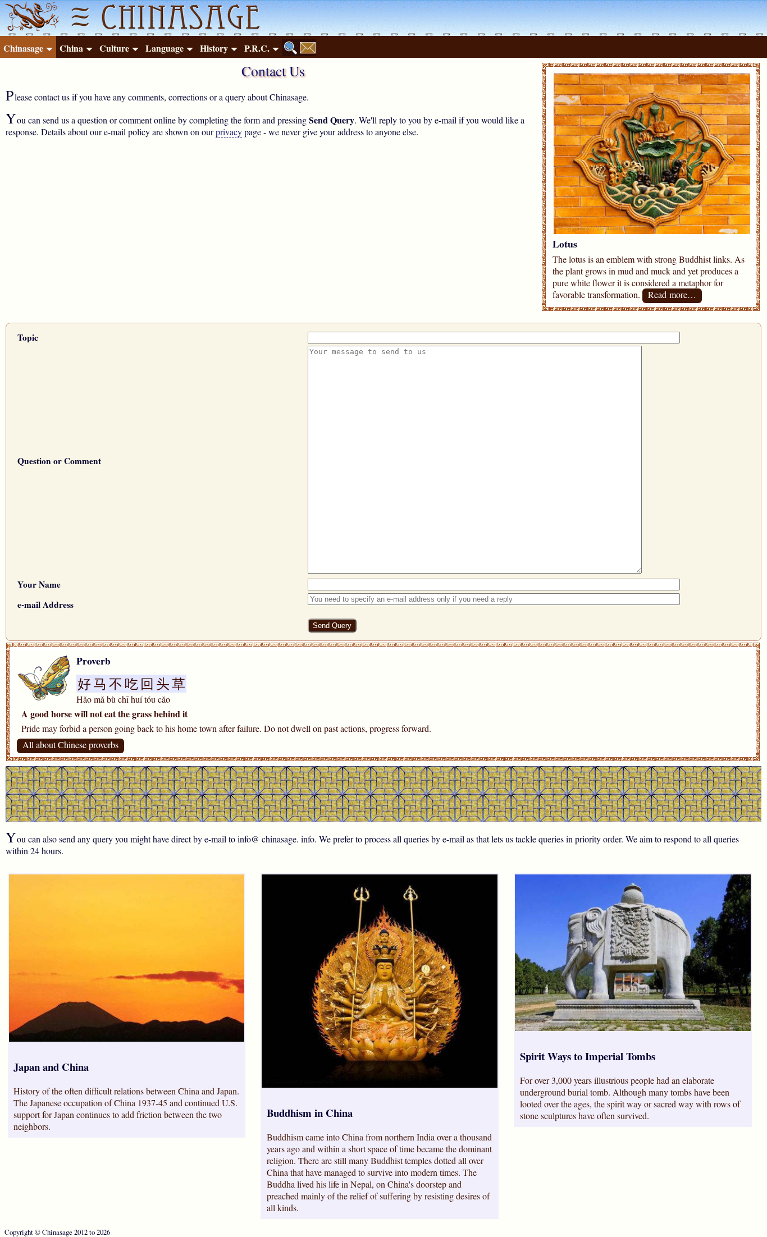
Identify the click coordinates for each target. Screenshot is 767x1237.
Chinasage (23, 48)
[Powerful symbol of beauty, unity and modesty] (652, 230)
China (71, 48)
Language (164, 48)
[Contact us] (307, 47)
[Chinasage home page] (30, 18)
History (214, 48)
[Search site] (290, 47)
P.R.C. (257, 48)
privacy (229, 132)
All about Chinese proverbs (70, 744)
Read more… (672, 294)
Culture (114, 48)
